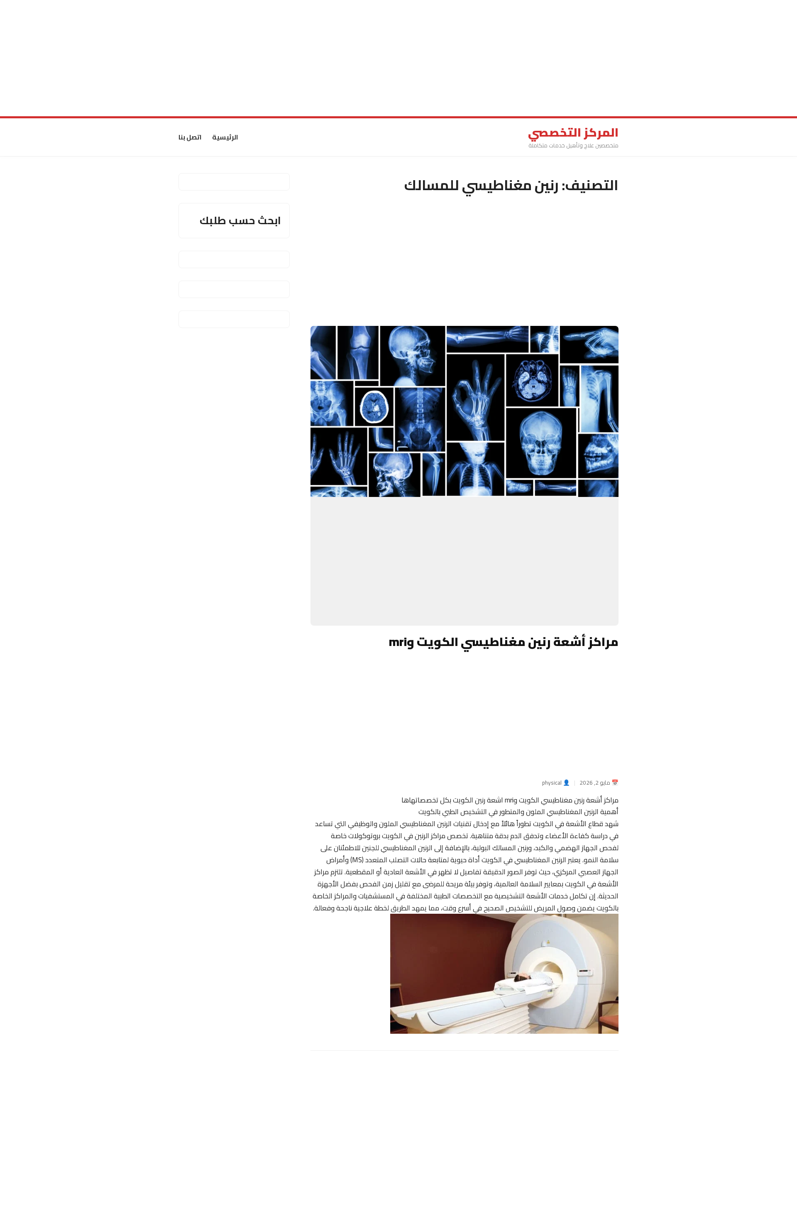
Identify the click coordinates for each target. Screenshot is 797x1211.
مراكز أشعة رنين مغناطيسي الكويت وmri (504, 641)
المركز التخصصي (573, 132)
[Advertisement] (548, 58)
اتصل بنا (190, 137)
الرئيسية (225, 137)
